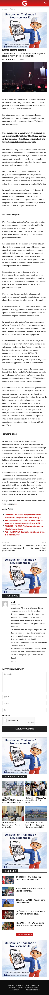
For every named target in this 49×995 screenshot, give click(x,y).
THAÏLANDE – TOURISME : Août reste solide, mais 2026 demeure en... (35, 800)
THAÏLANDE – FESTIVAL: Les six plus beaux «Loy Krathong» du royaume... (30, 924)
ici (16, 504)
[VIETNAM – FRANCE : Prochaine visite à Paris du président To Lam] (13, 813)
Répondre (13, 661)
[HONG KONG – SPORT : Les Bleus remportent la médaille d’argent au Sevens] (8, 880)
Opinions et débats (16, 987)
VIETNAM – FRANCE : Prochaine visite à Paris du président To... (11, 825)
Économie (35, 985)
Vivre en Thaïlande (32, 987)
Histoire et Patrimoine (32, 990)
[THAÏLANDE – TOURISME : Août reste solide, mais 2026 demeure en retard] (36, 788)
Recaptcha (6, 716)
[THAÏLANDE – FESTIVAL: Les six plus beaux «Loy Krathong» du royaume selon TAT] (8, 926)
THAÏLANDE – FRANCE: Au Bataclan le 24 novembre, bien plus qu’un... (30, 912)
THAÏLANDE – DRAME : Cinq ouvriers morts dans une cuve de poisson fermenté (13, 548)
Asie (27, 985)
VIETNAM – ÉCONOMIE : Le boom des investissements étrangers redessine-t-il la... (34, 825)
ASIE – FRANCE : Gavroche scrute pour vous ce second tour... (30, 889)
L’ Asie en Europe (15, 990)
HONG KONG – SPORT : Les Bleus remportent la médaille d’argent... (29, 878)
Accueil (4, 9)
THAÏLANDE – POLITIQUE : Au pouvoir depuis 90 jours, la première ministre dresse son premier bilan (23, 54)
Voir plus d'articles (23, 934)
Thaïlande (22, 50)
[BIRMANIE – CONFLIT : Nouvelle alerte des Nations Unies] (8, 903)
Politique (14, 50)
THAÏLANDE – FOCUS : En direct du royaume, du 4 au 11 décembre (36, 548)
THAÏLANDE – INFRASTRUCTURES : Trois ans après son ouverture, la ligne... (12, 800)
